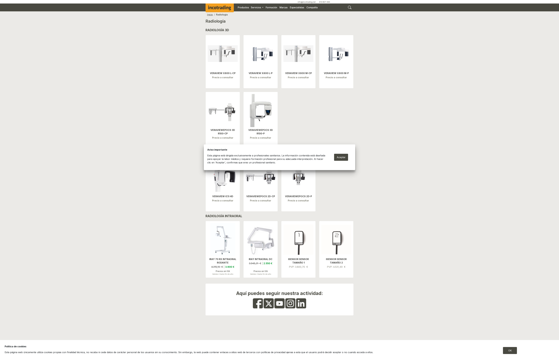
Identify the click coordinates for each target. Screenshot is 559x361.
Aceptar (341, 157)
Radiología (216, 21)
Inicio (210, 14)
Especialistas (297, 7)
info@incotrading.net (307, 2)
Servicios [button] (256, 7)
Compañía (312, 7)
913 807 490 (324, 2)
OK (510, 350)
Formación (271, 7)
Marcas (284, 7)
